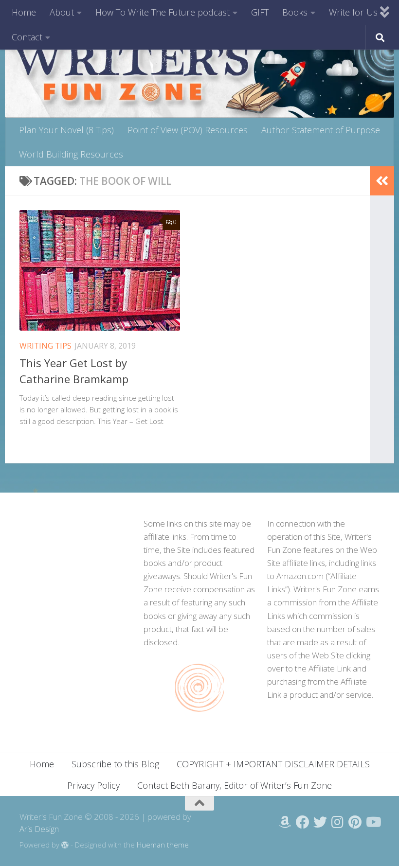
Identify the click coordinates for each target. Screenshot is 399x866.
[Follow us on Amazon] (285, 822)
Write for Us (353, 12)
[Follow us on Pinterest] (355, 822)
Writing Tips (45, 345)
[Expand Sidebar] (382, 180)
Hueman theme (163, 844)
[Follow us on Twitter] (320, 822)
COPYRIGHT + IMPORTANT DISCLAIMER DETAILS (273, 764)
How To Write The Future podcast (162, 12)
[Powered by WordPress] (65, 845)
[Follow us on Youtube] (373, 822)
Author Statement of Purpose (320, 130)
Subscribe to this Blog (115, 764)
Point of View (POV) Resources (187, 130)
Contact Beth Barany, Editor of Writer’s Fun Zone (234, 785)
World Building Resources (71, 154)
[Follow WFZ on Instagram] (338, 822)
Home (24, 12)
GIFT (260, 12)
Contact (27, 37)
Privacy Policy (93, 785)
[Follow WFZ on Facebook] (302, 822)
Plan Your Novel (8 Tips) (66, 130)
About (62, 12)
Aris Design (39, 828)
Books (295, 12)
